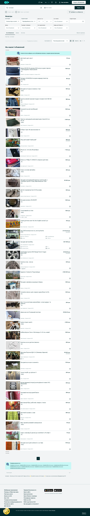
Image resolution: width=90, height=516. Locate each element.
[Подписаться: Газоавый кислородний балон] (70, 399)
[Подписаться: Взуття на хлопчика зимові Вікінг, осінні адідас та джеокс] (70, 308)
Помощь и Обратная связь (11, 492)
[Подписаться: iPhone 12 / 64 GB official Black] (70, 156)
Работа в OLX (27, 500)
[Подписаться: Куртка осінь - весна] (70, 268)
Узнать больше (52, 510)
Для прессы (7, 506)
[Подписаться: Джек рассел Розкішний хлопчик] (70, 318)
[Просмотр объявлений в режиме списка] (70, 41)
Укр (45, 2)
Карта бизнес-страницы (30, 496)
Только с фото (11, 12)
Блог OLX (6, 498)
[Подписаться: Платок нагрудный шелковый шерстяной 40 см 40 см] (70, 125)
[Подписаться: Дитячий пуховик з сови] (70, 419)
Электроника (11, 41)
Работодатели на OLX (30, 502)
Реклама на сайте (9, 504)
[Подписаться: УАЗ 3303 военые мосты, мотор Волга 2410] (70, 238)
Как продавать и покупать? (31, 504)
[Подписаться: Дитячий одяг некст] (70, 64)
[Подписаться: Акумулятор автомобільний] (70, 115)
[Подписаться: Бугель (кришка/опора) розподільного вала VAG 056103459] (70, 389)
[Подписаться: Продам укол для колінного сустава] (70, 449)
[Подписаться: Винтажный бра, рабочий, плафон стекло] (70, 409)
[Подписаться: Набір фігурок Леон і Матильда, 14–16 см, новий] (70, 339)
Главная (6, 41)
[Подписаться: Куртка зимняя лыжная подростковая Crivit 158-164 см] (70, 105)
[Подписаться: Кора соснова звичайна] (70, 176)
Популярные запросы (29, 498)
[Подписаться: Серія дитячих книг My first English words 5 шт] (70, 227)
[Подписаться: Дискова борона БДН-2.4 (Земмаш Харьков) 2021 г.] (70, 359)
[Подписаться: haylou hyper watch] (70, 328)
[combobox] (24, 7)
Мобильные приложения (11, 490)
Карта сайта (27, 492)
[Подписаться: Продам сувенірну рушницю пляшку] (70, 288)
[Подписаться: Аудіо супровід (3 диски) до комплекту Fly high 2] (70, 439)
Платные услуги (8, 494)
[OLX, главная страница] (6, 2)
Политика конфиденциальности (13, 502)
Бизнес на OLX (8, 496)
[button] (41, 8)
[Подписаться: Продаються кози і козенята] (70, 369)
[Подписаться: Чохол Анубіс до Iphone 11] (70, 379)
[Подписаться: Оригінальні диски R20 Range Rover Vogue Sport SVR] (70, 258)
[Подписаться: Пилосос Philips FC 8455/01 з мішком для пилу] (70, 166)
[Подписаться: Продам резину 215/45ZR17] (70, 206)
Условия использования (10, 500)
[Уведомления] (56, 2)
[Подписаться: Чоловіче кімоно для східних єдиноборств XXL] (70, 298)
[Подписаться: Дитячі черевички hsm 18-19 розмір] (70, 196)
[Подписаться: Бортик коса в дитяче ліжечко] (70, 349)
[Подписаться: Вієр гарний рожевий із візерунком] (70, 429)
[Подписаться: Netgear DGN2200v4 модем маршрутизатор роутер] (70, 85)
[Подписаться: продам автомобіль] (70, 248)
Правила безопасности (30, 490)
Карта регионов (28, 494)
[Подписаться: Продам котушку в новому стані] (70, 95)
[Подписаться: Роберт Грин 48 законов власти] (70, 136)
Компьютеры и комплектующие (21, 41)
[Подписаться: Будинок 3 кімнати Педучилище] (70, 278)
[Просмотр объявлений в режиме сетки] (73, 41)
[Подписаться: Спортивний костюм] (70, 217)
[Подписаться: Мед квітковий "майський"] (70, 146)
